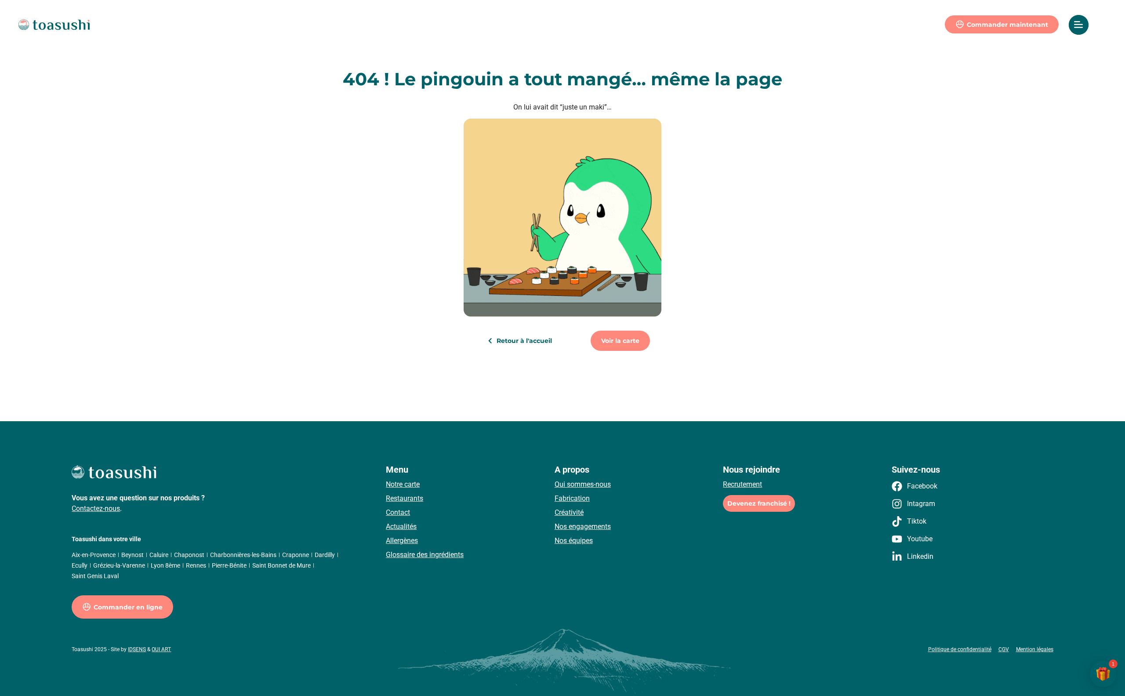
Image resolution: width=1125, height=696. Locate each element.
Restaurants (404, 498)
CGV (1003, 649)
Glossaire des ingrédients (425, 554)
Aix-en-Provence (94, 554)
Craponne (295, 554)
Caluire (158, 554)
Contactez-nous (96, 508)
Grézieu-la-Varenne (119, 565)
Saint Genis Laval (95, 575)
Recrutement (742, 484)
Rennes (196, 565)
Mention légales (1034, 649)
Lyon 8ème (165, 565)
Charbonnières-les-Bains (243, 554)
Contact (398, 512)
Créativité (569, 512)
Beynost (132, 554)
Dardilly (325, 554)
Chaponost (189, 554)
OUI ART (161, 649)
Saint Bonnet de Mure (281, 565)
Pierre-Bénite (229, 565)
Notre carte (403, 484)
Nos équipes (574, 540)
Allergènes (402, 540)
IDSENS (137, 649)
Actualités (401, 526)
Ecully (79, 565)
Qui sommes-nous (583, 484)
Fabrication (572, 498)
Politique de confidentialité (959, 649)
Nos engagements (583, 526)
